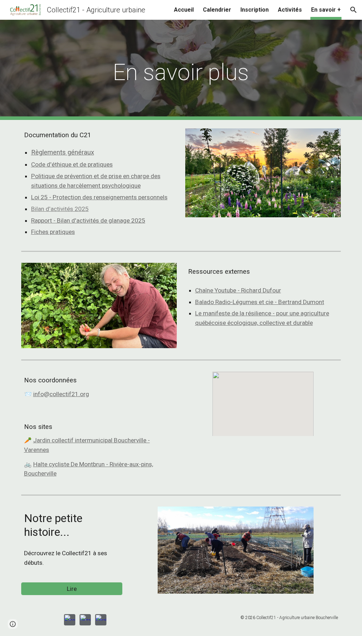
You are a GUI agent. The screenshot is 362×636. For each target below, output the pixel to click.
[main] (181, 70)
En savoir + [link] (326, 9)
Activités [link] (290, 9)
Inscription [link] (254, 9)
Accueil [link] (184, 9)
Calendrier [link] (217, 9)
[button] (353, 9)
